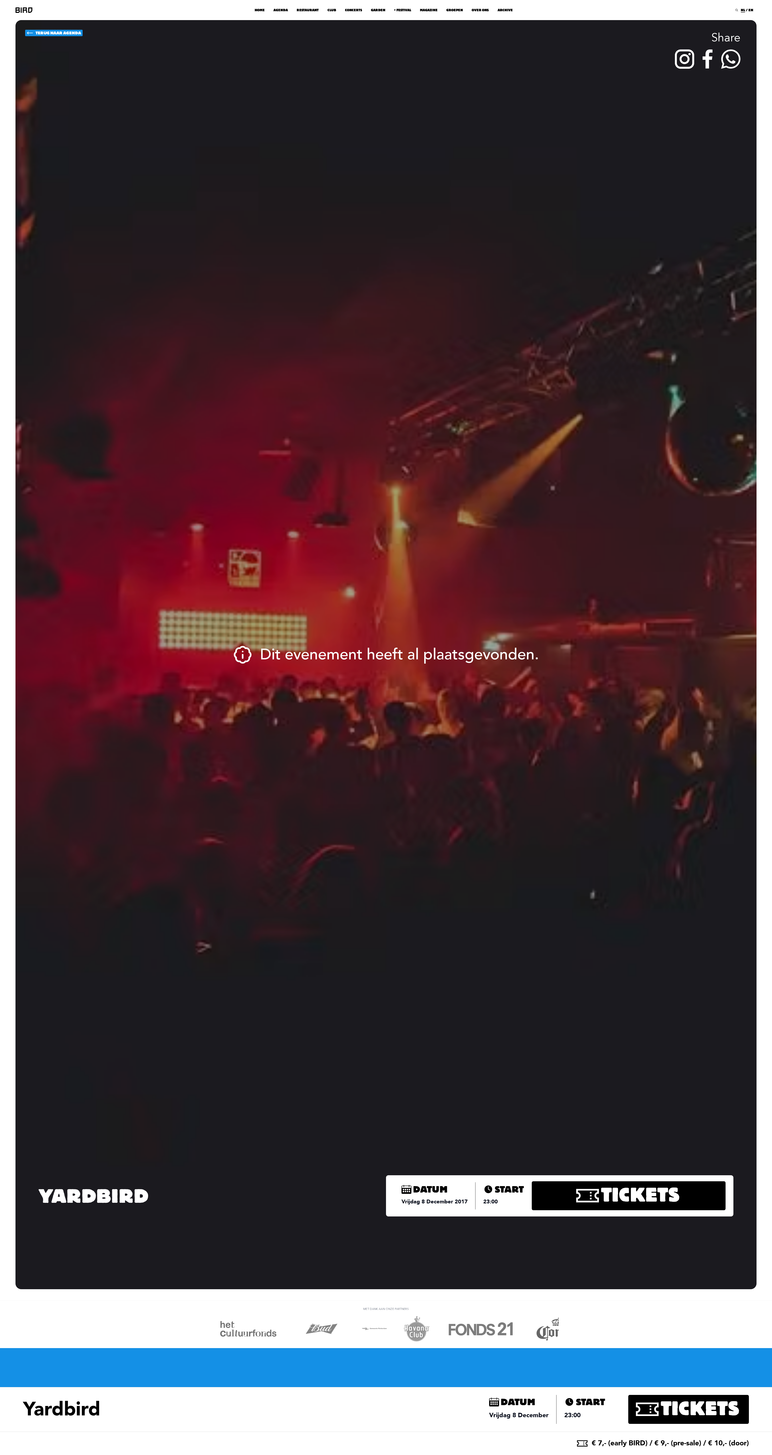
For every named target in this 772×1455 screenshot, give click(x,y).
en (750, 10)
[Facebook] (707, 59)
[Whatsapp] (730, 59)
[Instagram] (684, 59)
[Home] (23, 10)
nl (743, 10)
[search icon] (736, 10)
